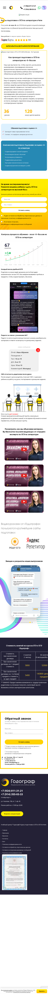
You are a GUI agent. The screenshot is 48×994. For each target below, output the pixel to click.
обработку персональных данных (29, 216)
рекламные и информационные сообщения (16, 224)
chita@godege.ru (6, 797)
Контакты (5, 838)
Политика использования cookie (12, 853)
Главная (4, 830)
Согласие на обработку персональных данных (16, 847)
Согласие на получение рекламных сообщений (16, 850)
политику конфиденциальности (20, 218)
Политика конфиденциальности (12, 844)
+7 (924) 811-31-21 (29, 6)
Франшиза (5, 833)
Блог (3, 841)
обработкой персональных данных (21, 992)
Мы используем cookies (6, 990)
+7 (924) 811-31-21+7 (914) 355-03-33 (12, 792)
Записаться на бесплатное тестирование (22, 46)
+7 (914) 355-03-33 (29, 9)
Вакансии (5, 836)
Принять (42, 991)
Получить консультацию (12, 814)
